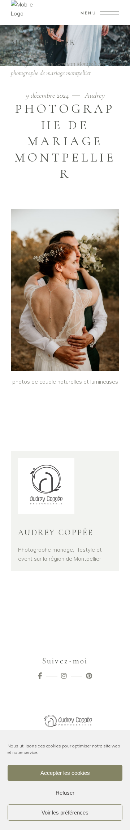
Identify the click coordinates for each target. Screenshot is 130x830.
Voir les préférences (65, 812)
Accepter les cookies (65, 773)
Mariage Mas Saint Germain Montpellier (56, 63)
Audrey (95, 95)
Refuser (65, 793)
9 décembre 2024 (48, 95)
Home (17, 54)
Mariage (38, 54)
